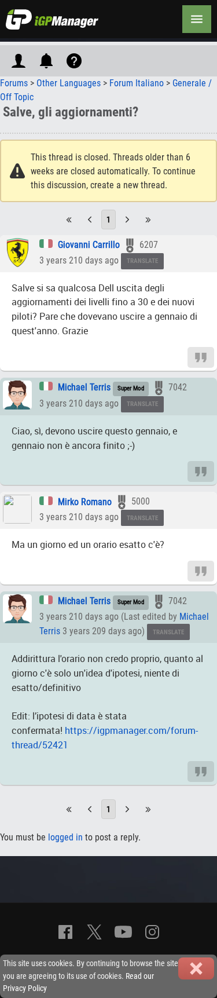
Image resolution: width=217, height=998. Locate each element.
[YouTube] (123, 932)
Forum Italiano (136, 83)
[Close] (196, 968)
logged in (65, 837)
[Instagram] (152, 932)
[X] (94, 932)
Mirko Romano (85, 501)
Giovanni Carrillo (89, 244)
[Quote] (200, 356)
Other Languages (68, 83)
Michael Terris (84, 387)
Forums (14, 83)
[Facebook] (65, 932)
